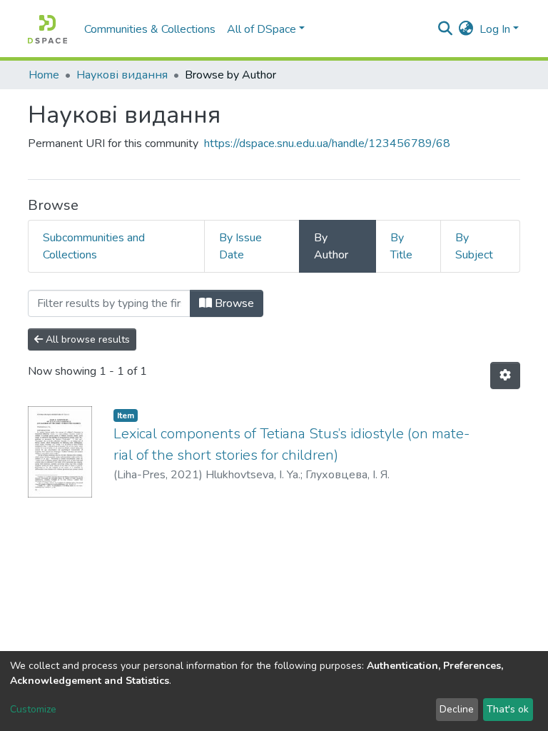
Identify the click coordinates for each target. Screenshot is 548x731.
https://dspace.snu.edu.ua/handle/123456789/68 (327, 143)
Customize (33, 709)
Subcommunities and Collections (94, 246)
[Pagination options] (505, 375)
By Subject (474, 246)
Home (44, 75)
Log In (495, 29)
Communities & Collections (149, 29)
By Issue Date (240, 246)
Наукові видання (122, 75)
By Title (401, 246)
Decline (457, 709)
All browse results (86, 339)
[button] (466, 29)
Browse (233, 303)
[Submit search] (446, 29)
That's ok (508, 709)
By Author (331, 246)
